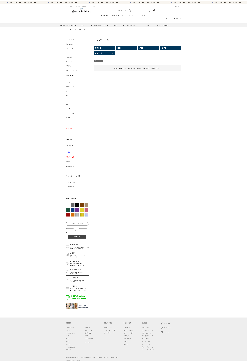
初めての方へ (146, 327)
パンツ (67, 95)
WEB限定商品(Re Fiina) (67, 25)
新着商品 (68, 66)
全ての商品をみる (71, 57)
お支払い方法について (148, 330)
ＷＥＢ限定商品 (70, 166)
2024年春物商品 (70, 146)
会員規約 (106, 357)
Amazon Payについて (148, 350)
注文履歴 (126, 336)
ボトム (115, 25)
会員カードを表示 (129, 333)
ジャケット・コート (70, 86)
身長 (119, 48)
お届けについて (146, 333)
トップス (83, 25)
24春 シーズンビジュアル (73, 70)
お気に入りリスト (128, 330)
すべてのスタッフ (109, 333)
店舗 (141, 48)
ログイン (167, 18)
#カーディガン (142, 16)
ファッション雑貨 (70, 113)
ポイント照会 (127, 339)
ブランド (98, 48)
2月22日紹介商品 (70, 182)
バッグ (67, 104)
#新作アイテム (104, 16)
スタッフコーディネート (163, 25)
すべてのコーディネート (110, 330)
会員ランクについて (147, 347)
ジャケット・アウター (99, 25)
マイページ (177, 18)
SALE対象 (87, 343)
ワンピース (68, 100)
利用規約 (99, 357)
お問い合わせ (114, 357)
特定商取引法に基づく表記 (72, 357)
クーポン (126, 341)
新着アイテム (88, 330)
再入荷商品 (69, 161)
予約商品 (87, 336)
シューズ (68, 109)
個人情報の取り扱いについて (88, 357)
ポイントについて (147, 344)
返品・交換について (147, 336)
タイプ (164, 48)
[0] (153, 11)
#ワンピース (132, 16)
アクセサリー (69, 117)
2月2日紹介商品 (70, 187)
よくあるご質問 (146, 341)
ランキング (147, 25)
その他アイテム (131, 25)
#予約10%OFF (115, 16)
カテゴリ (98, 53)
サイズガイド (145, 339)
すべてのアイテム (70, 327)
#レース (124, 16)
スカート (68, 91)
